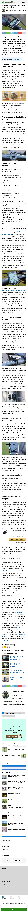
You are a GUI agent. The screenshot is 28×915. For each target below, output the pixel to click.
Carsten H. (22, 691)
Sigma (4, 715)
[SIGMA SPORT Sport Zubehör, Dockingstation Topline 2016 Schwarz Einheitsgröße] (5, 533)
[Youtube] (16, 860)
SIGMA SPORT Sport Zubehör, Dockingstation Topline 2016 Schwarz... (18, 530)
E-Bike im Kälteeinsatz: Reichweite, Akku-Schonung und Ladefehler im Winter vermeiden (17, 783)
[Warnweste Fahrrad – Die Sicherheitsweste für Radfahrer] (4, 795)
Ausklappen (17, 59)
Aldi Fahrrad (5, 852)
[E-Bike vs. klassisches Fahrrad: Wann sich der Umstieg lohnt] (4, 807)
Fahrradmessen (6, 840)
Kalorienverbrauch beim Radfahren (13, 290)
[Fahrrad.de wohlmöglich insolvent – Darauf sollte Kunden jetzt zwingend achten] (4, 829)
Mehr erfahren (8, 730)
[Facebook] (7, 860)
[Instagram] (11, 860)
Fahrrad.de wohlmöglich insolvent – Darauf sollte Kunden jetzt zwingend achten (17, 829)
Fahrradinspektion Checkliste (9, 842)
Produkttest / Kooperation (6, 871)
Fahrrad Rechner (6, 838)
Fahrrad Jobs (4, 878)
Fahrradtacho (20, 713)
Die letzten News (7, 813)
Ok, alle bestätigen (14, 909)
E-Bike (18, 627)
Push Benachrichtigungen (6, 876)
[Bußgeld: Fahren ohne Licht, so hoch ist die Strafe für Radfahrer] (4, 817)
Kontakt (3, 884)
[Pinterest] (20, 860)
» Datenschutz (22, 904)
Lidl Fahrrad (5, 849)
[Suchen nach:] (14, 768)
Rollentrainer (19, 612)
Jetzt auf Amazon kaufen (17, 539)
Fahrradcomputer (7, 571)
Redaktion (3, 893)
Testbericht (11, 715)
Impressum (3, 886)
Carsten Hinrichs (10, 9)
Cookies (3, 891)
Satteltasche (8, 641)
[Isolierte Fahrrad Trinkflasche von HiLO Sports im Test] (4, 801)
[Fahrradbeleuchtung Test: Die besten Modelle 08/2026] (4, 789)
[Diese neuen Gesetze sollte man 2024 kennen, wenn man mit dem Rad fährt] (4, 823)
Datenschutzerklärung (5, 889)
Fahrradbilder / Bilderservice (7, 873)
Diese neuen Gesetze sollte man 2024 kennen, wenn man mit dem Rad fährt (16, 823)
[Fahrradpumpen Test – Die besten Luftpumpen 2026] (4, 777)
